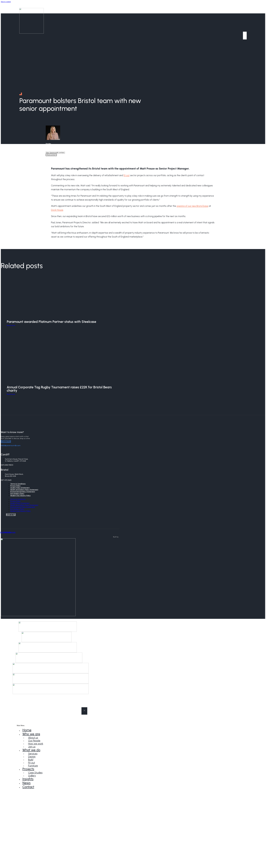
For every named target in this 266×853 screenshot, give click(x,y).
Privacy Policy (15, 501)
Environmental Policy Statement (22, 507)
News (26, 783)
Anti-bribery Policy (17, 509)
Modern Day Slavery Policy (20, 496)
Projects (28, 769)
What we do (31, 750)
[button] (56, 725)
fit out (126, 175)
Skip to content (6, 2)
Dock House (57, 210)
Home (26, 730)
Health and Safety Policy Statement (24, 505)
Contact (28, 787)
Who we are (31, 734)
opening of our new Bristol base (192, 206)
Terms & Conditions (18, 499)
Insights (27, 779)
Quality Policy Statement (20, 503)
